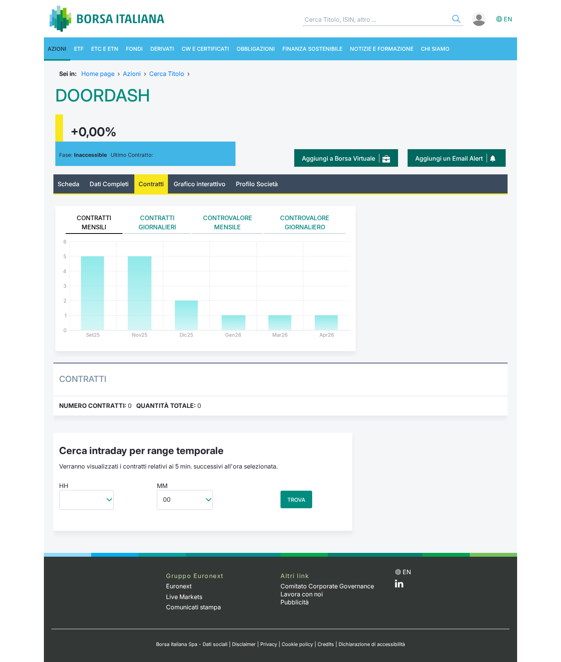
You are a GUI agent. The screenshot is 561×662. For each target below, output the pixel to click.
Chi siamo (435, 48)
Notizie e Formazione (381, 48)
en (508, 19)
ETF (79, 48)
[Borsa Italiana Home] (107, 19)
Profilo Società (257, 184)
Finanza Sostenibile (312, 48)
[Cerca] (455, 20)
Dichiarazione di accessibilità (372, 644)
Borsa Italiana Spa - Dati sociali (191, 644)
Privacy (268, 644)
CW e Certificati (205, 48)
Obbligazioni (256, 48)
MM (162, 486)
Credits (326, 644)
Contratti (151, 184)
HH (63, 486)
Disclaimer (244, 644)
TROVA (296, 499)
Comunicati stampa (193, 607)
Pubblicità (294, 602)
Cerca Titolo (166, 73)
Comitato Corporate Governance (327, 586)
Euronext (179, 586)
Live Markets (184, 597)
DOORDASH (102, 95)
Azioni (57, 48)
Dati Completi (109, 184)
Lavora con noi (301, 594)
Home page (97, 73)
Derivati (162, 48)
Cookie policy (297, 644)
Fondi (134, 48)
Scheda (68, 184)
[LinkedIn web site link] (399, 585)
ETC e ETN (104, 48)
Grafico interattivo (200, 184)
